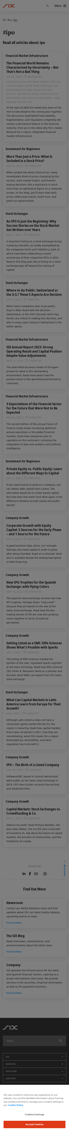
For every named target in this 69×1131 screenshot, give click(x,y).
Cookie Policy (15, 1105)
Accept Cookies (34, 1124)
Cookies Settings (34, 1114)
